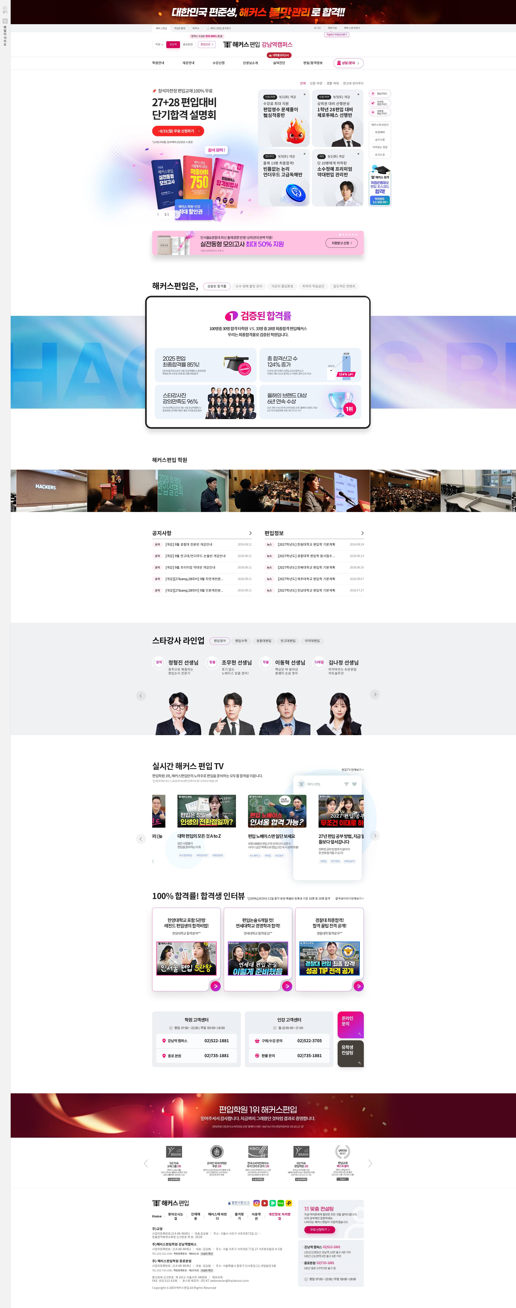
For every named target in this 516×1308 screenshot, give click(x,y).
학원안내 (158, 63)
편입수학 (241, 641)
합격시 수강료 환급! (206, 36)
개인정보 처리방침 (280, 1216)
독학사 (195, 28)
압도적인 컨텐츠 (344, 286)
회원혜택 (380, 132)
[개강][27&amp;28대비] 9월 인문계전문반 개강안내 (195, 590)
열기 (5, 28)
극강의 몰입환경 (282, 286)
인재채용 (195, 1216)
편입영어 (220, 641)
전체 (303, 83)
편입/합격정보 (313, 63)
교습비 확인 (207, 1254)
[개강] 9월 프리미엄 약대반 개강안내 (190, 567)
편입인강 (205, 44)
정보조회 (217, 1277)
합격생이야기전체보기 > (349, 898)
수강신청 (219, 63)
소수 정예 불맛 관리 (249, 286)
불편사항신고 (241, 1203)
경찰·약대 (333, 83)
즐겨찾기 (239, 1216)
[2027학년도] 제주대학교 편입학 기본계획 (306, 579)
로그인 (317, 28)
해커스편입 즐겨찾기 (220, 28)
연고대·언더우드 (353, 83)
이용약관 (256, 1216)
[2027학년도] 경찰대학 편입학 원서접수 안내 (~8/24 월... (308, 556)
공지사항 (380, 140)
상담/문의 (348, 63)
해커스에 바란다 (352, 28)
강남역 (173, 44)
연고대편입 (288, 641)
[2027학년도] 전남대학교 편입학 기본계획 (306, 590)
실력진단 (279, 63)
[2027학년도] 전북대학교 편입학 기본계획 (306, 567)
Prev (159, 214)
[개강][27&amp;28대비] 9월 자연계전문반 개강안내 (195, 579)
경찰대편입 (264, 641)
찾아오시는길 (175, 1216)
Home (157, 1216)
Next (174, 214)
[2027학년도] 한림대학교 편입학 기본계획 (306, 544)
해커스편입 (161, 28)
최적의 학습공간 (313, 286)
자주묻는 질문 (380, 147)
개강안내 (188, 63)
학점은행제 (179, 28)
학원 (157, 44)
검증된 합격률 (216, 286)
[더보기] (250, 533)
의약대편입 (312, 641)
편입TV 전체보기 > (353, 770)
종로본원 (188, 44)
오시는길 (380, 154)
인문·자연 (316, 83)
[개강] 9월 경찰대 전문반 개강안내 (188, 544)
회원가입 (332, 28)
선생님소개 (250, 63)
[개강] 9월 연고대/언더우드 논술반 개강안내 (195, 556)
